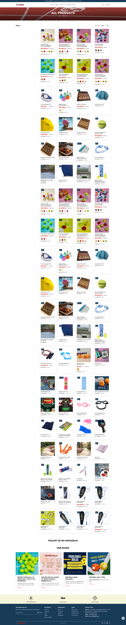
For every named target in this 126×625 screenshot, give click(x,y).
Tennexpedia (60, 615)
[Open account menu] (105, 4)
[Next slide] (54, 36)
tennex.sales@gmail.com (94, 616)
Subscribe (39, 612)
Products (60, 613)
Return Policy (74, 609)
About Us (46, 609)
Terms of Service (75, 613)
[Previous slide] (42, 36)
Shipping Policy (75, 611)
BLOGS (65, 547)
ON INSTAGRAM (69, 540)
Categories (60, 611)
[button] (103, 25)
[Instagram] (105, 623)
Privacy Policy (75, 615)
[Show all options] (53, 51)
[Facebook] (102, 623)
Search (59, 609)
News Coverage (47, 617)
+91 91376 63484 (93, 614)
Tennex (64, 623)
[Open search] (103, 4)
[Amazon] (109, 623)
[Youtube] (107, 623)
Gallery (46, 615)
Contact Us (46, 611)
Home (45, 613)
